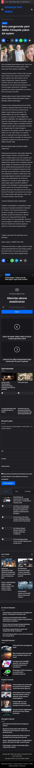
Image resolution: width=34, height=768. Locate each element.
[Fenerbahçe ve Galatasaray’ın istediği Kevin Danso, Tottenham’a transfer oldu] (7, 499)
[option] (17, 275)
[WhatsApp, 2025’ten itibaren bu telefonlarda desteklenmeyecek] (6, 672)
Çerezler (25, 763)
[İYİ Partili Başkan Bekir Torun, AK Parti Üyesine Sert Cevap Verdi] (7, 543)
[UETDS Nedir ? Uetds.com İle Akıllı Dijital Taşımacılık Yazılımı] (25, 585)
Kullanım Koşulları (13, 765)
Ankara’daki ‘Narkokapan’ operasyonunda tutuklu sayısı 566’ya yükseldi (8, 385)
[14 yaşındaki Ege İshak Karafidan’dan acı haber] (8, 399)
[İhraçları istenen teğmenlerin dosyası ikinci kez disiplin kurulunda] (6, 712)
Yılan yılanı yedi (23, 382)
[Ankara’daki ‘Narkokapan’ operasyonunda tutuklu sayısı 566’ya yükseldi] (8, 377)
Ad (2, 451)
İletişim (10, 763)
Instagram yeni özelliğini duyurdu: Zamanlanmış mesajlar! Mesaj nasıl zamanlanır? (21, 664)
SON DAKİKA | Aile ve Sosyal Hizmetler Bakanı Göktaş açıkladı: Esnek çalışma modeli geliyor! (21, 695)
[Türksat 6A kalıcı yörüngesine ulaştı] (6, 647)
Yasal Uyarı (22, 765)
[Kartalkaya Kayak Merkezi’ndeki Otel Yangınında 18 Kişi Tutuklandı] (7, 532)
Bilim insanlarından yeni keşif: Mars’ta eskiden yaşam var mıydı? (22, 655)
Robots (19, 754)
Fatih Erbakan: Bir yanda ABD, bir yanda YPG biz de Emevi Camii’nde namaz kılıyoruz (22, 686)
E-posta (4, 458)
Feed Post (19, 756)
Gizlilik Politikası (18, 763)
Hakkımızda (4, 763)
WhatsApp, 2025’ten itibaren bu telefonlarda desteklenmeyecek (22, 672)
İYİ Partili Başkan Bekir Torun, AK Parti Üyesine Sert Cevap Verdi (22, 541)
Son (16, 491)
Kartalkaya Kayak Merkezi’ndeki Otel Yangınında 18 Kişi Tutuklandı (19, 531)
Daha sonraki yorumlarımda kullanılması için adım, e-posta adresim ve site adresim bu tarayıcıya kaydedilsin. (16, 476)
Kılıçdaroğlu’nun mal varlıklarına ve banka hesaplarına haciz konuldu (21, 703)
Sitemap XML (6, 754)
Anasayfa (6, 19)
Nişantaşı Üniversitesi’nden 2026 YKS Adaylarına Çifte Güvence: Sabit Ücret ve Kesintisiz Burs (8, 573)
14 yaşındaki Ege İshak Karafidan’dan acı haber (8, 410)
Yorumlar (28, 491)
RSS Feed (13, 754)
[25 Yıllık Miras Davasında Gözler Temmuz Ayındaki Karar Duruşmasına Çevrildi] (25, 563)
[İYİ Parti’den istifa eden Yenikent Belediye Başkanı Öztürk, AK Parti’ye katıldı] (7, 521)
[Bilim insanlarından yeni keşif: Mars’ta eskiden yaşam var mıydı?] (6, 655)
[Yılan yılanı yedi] (25, 377)
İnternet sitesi (5, 466)
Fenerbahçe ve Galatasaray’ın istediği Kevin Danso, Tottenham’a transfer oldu (22, 500)
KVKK (30, 763)
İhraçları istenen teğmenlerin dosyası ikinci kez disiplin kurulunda (22, 711)
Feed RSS (25, 754)
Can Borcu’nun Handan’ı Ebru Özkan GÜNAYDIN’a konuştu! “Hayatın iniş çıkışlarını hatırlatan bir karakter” (21, 509)
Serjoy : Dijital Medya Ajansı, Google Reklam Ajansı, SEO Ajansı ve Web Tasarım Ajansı (8, 586)
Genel (11, 19)
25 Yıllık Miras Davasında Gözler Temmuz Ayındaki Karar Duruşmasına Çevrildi (24, 572)
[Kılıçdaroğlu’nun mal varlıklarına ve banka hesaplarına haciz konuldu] (6, 704)
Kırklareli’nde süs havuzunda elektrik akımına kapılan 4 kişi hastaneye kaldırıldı (25, 411)
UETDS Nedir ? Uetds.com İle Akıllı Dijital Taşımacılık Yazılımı (16, 278)
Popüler (6, 491)
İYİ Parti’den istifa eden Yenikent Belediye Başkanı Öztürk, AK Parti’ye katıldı (21, 519)
